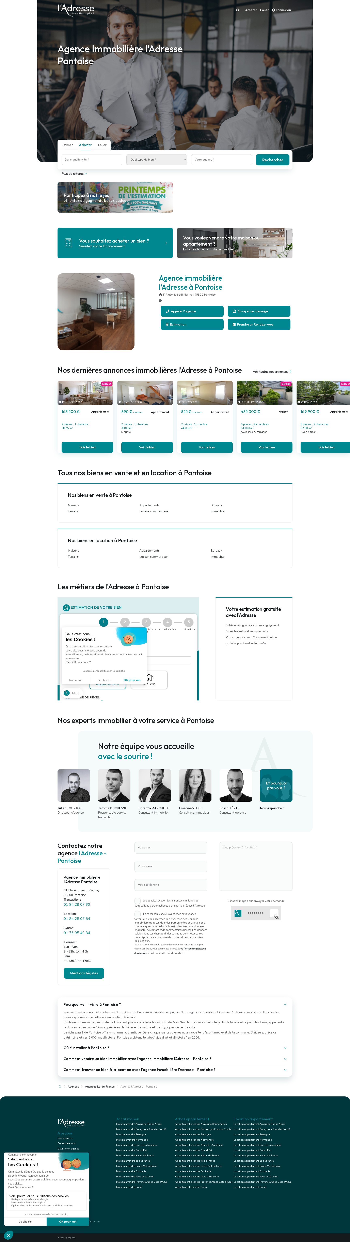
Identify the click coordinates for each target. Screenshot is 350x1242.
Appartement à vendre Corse (191, 1187)
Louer (264, 10)
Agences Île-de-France (100, 1087)
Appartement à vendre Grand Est (193, 1150)
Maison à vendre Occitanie (131, 1171)
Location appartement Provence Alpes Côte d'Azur (262, 1181)
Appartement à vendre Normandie (194, 1139)
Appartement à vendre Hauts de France (197, 1155)
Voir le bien (87, 447)
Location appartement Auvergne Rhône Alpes (260, 1124)
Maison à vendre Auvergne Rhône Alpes (139, 1124)
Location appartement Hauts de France (256, 1155)
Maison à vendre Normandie (132, 1139)
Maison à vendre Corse (129, 1187)
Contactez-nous (67, 1143)
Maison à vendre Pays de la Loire (134, 1176)
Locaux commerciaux (153, 511)
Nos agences (65, 1138)
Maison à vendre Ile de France (133, 1160)
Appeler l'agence (183, 311)
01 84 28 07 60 (77, 904)
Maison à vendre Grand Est (131, 1150)
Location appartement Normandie (253, 1139)
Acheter (251, 10)
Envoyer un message (252, 311)
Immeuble (218, 511)
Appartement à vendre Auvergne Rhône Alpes (201, 1124)
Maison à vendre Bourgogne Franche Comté (141, 1129)
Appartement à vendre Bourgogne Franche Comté (203, 1129)
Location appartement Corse (250, 1187)
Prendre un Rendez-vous (255, 324)
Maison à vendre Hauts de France (135, 1155)
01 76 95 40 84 (77, 932)
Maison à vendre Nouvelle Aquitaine (136, 1145)
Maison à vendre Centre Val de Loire (136, 1166)
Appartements (149, 505)
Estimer (67, 145)
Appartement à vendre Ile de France (195, 1160)
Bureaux (216, 505)
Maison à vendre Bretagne (131, 1134)
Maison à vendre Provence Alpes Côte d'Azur (141, 1181)
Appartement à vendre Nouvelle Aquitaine (198, 1145)
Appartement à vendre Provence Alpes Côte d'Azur (203, 1181)
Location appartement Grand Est (252, 1150)
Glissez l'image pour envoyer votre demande (256, 901)
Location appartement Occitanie (252, 1171)
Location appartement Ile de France (254, 1160)
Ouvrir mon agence (68, 1148)
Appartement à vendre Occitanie (193, 1171)
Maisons (73, 505)
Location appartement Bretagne (252, 1134)
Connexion (283, 10)
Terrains (73, 511)
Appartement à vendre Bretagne (193, 1134)
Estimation (177, 324)
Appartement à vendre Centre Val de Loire (198, 1166)
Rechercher (272, 159)
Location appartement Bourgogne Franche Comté (262, 1129)
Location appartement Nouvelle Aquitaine (257, 1145)
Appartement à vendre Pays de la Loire (197, 1176)
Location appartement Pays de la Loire (255, 1176)
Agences (73, 1087)
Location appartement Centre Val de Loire (257, 1166)
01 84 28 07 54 (77, 918)
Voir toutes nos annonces (270, 371)
